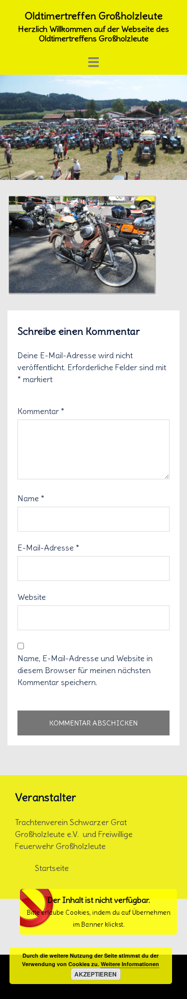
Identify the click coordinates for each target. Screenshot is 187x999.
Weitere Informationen (130, 964)
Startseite (52, 868)
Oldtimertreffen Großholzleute (94, 15)
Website (31, 597)
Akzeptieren (95, 974)
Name (30, 498)
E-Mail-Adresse (48, 548)
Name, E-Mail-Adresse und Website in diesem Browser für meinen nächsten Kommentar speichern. (85, 670)
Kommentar (40, 411)
